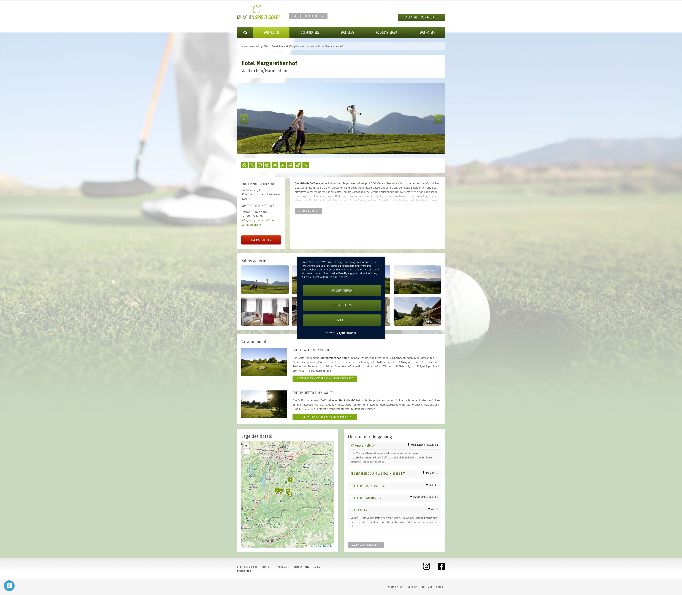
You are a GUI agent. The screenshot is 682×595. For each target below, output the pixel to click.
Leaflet (310, 545)
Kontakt (267, 567)
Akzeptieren (342, 290)
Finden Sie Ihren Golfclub (421, 17)
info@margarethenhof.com (258, 220)
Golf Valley (359, 510)
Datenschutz (301, 567)
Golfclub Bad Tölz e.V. (366, 498)
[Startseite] (245, 32)
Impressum (283, 567)
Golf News (347, 32)
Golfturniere (310, 32)
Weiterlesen (307, 211)
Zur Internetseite (251, 224)
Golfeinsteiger (386, 32)
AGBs (317, 567)
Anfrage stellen (261, 239)
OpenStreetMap (325, 545)
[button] (288, 491)
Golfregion (271, 32)
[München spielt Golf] (258, 12)
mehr (342, 320)
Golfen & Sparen (247, 567)
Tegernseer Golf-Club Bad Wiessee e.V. (378, 473)
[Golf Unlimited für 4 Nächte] (264, 404)
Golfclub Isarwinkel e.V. (368, 486)
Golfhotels (427, 32)
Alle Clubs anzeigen (364, 544)
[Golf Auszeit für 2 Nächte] (264, 362)
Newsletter (244, 571)
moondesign (395, 587)
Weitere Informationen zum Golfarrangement (325, 378)
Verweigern (341, 305)
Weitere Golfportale (306, 16)
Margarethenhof (363, 445)
